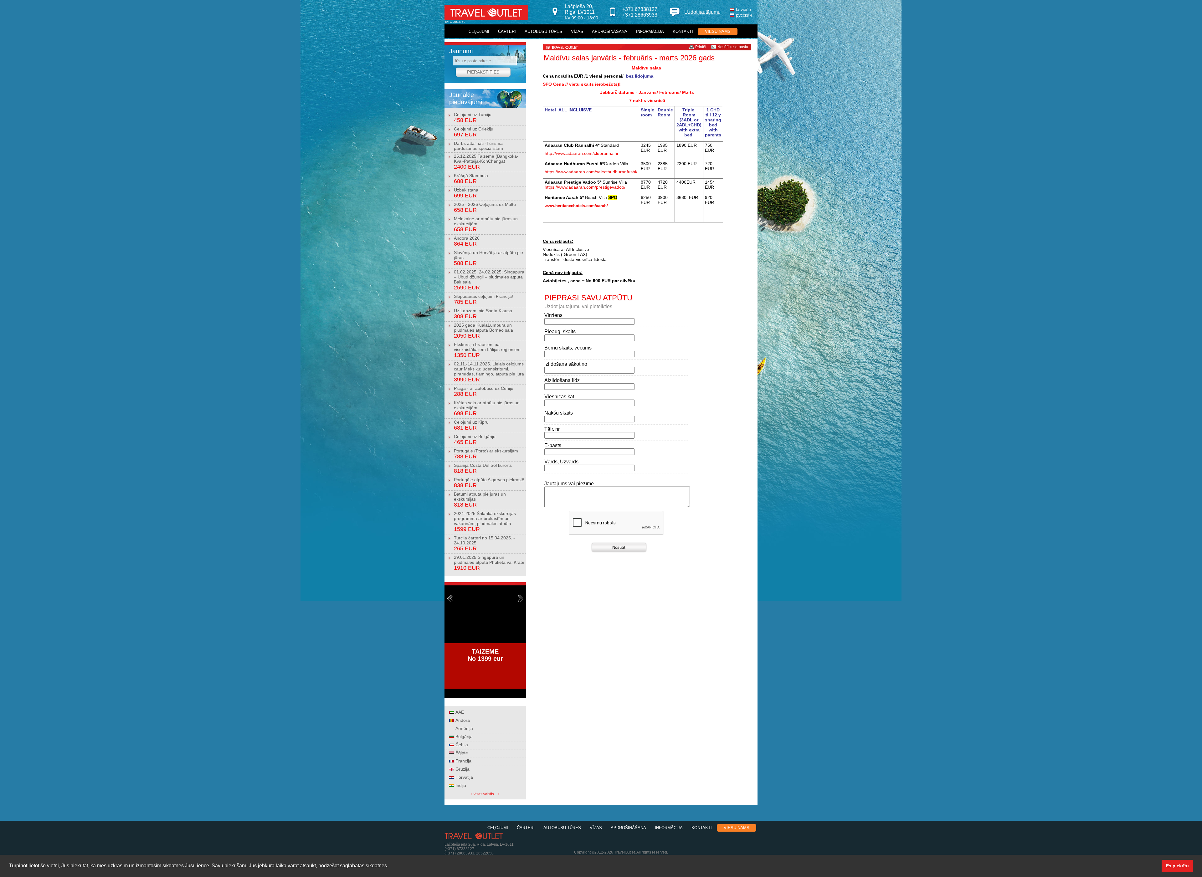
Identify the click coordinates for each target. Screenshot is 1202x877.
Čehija (461, 744)
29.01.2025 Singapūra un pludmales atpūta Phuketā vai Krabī (489, 563)
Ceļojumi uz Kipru (471, 425)
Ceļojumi (479, 31)
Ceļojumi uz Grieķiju (473, 132)
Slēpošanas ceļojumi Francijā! (483, 299)
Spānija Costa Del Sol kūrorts (483, 468)
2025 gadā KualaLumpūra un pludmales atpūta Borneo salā (483, 331)
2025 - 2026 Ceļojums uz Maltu (485, 207)
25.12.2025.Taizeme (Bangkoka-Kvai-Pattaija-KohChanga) (486, 162)
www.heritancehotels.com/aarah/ (576, 205)
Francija (463, 760)
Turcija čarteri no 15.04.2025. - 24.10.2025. (484, 543)
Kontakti (683, 31)
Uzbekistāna (466, 193)
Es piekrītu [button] (1177, 865)
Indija (460, 785)
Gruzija (462, 769)
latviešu (743, 9)
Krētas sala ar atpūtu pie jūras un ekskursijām (487, 408)
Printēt (700, 47)
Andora (462, 720)
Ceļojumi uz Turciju (472, 117)
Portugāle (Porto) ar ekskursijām (486, 454)
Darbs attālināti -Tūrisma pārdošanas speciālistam (478, 146)
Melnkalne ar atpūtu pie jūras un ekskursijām (486, 224)
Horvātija (464, 777)
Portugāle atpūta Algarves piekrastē (489, 482)
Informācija (650, 31)
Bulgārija (464, 736)
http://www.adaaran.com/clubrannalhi (581, 153)
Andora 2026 (467, 241)
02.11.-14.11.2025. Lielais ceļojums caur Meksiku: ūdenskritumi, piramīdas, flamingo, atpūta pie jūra (489, 372)
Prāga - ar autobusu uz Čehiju (483, 391)
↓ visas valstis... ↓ (485, 794)
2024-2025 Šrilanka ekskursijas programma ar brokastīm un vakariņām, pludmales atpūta (485, 521)
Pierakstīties (483, 71)
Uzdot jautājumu (702, 12)
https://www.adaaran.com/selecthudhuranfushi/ (591, 171)
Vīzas (577, 31)
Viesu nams (718, 31)
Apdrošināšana (609, 31)
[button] (390, 866)
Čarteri (507, 31)
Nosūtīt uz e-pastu (732, 47)
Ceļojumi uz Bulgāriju (475, 439)
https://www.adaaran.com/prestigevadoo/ (585, 187)
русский (744, 15)
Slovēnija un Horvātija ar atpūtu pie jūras (488, 258)
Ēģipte (461, 752)
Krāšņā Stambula (471, 178)
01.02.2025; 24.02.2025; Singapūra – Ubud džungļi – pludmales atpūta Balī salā (489, 280)
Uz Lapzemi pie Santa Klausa (483, 313)
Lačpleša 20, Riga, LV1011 (581, 12)
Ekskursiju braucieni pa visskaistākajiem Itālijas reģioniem (487, 350)
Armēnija (464, 728)
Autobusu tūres (543, 31)
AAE (459, 712)
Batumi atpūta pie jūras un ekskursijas (480, 500)
